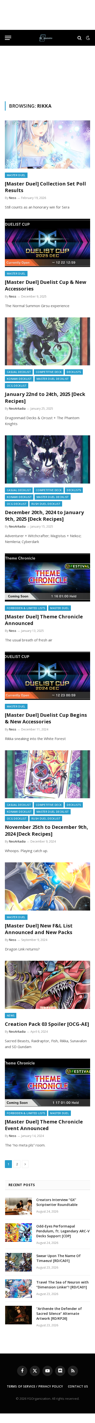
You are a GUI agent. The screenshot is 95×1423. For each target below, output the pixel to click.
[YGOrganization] (46, 38)
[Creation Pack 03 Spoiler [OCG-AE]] (47, 985)
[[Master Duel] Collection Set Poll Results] (47, 144)
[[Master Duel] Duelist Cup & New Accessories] (47, 243)
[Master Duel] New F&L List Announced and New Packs (39, 929)
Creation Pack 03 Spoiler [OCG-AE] (47, 1024)
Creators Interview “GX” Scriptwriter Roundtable (56, 1202)
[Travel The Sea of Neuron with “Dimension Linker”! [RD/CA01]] (18, 1288)
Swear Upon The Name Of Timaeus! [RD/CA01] (58, 1258)
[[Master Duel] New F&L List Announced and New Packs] (47, 886)
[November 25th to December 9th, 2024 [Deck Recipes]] (47, 774)
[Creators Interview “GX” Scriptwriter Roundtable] (18, 1206)
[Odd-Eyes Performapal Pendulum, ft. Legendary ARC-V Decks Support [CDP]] (18, 1232)
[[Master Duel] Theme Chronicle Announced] (47, 577)
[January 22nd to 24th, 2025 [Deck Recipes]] (47, 341)
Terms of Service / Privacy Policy (35, 1386)
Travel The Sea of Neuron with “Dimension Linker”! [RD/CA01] (62, 1284)
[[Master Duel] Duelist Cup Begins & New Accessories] (47, 676)
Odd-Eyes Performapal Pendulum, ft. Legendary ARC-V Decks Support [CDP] (63, 1231)
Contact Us (78, 1386)
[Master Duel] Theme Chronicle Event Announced (44, 1125)
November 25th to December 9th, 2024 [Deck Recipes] (46, 830)
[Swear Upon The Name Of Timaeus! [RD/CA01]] (18, 1262)
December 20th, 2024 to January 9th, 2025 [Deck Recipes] (44, 515)
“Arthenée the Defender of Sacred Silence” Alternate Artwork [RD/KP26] (59, 1313)
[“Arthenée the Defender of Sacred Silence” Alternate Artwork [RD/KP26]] (18, 1315)
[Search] (79, 37)
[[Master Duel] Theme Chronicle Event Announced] (47, 1082)
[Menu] (8, 37)
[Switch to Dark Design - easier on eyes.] (87, 38)
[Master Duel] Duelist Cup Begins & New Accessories (46, 718)
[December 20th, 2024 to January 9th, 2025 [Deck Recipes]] (47, 459)
